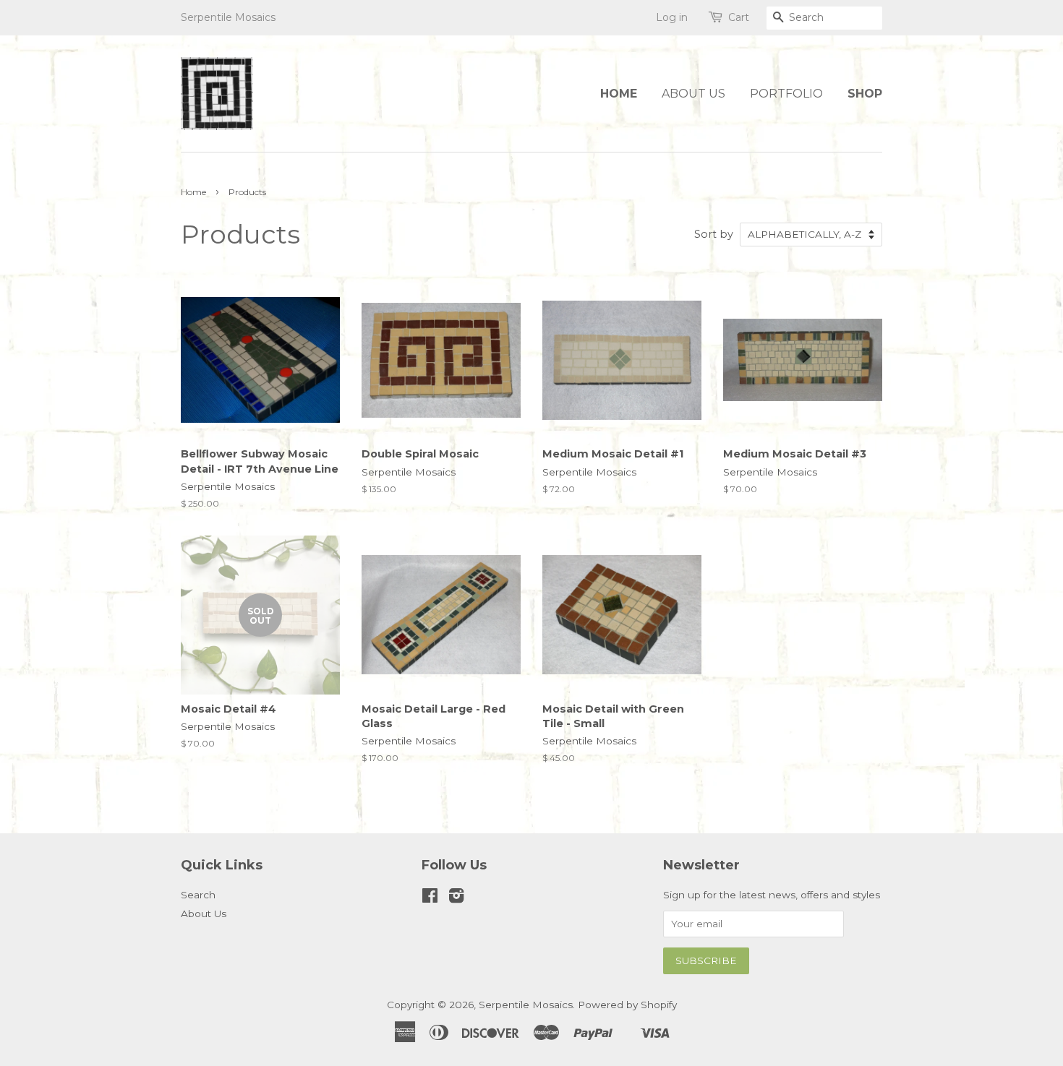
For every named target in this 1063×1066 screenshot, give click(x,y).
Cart (738, 17)
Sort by (713, 234)
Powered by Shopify (627, 1004)
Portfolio (786, 93)
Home (618, 93)
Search (198, 894)
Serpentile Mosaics (526, 1004)
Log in (672, 17)
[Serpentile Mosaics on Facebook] (430, 898)
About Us (693, 93)
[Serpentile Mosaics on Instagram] (456, 898)
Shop (865, 93)
